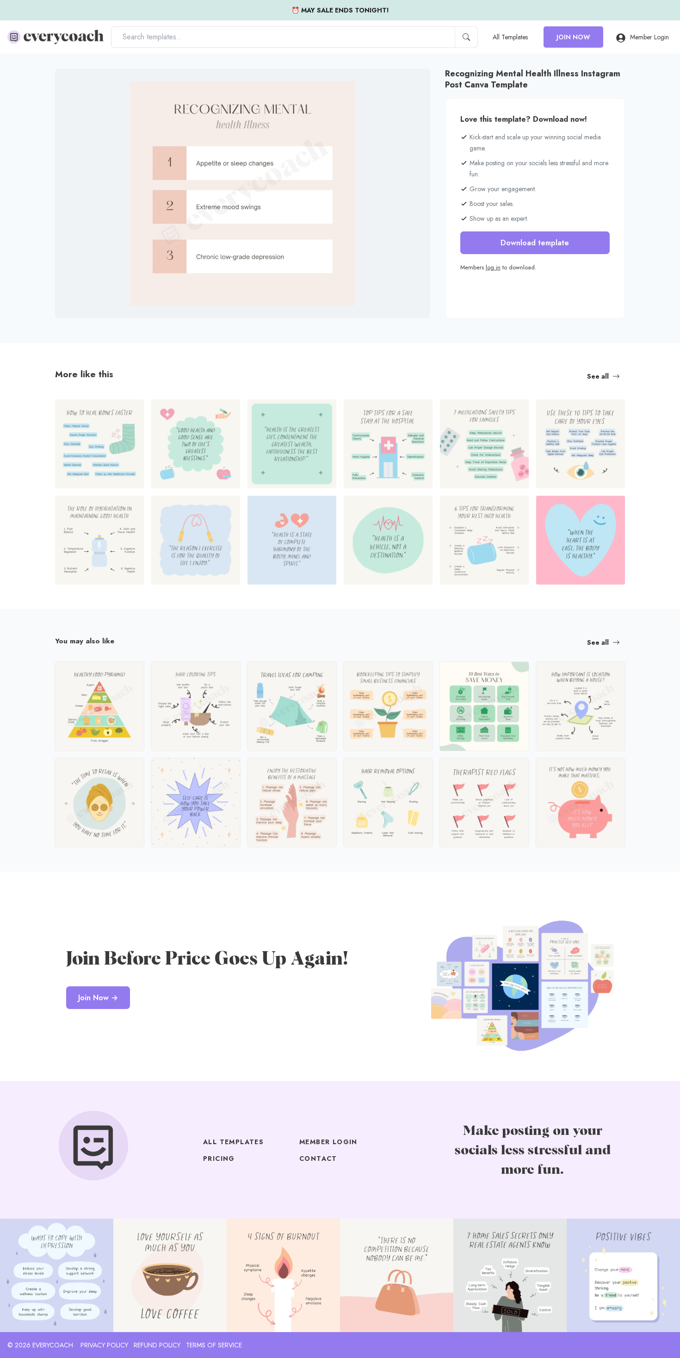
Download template (535, 242)
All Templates (510, 37)
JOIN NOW (573, 37)
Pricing (219, 1158)
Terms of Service (214, 1345)
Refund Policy (157, 1345)
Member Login (649, 37)
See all (598, 376)
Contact (318, 1158)
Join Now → (98, 997)
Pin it (80, 83)
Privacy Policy (104, 1345)
